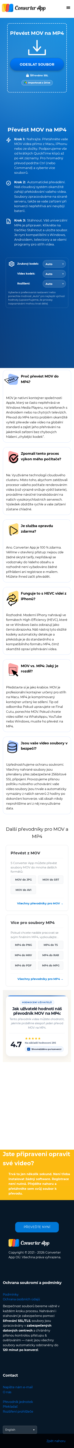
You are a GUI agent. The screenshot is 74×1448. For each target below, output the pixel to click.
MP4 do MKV (23, 955)
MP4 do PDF (23, 965)
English (10, 1429)
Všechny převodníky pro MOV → (40, 903)
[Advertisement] (37, 1105)
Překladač (10, 1406)
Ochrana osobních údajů (21, 1299)
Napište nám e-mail (18, 1387)
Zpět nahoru (55, 1441)
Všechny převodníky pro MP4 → (40, 979)
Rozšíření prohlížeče (18, 1411)
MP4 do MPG (50, 965)
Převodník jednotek (18, 1402)
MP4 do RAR (50, 955)
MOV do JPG (23, 879)
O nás (7, 1392)
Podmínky (11, 1294)
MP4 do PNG (23, 944)
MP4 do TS (51, 944)
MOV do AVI (23, 889)
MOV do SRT (51, 879)
